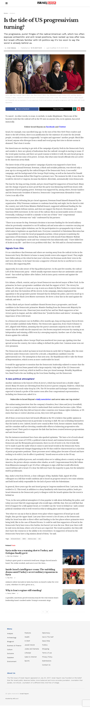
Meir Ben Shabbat (12, 556)
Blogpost (10, 641)
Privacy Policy (47, 657)
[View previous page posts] (43, 611)
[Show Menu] (6, 3)
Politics (45, 645)
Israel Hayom (24, 693)
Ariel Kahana (11, 48)
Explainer (10, 657)
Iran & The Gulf (47, 637)
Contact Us (46, 665)
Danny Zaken (11, 593)
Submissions (46, 661)
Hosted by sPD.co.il (11, 698)
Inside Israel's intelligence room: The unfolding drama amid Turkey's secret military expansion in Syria (31, 572)
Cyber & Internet (31, 657)
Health (27, 637)
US (39, 539)
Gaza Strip (46, 641)
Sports (27, 661)
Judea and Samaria (32, 649)
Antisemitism (15, 539)
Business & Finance (14, 645)
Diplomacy (46, 633)
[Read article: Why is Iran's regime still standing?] (74, 597)
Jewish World (30, 645)
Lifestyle (28, 653)
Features (28, 633)
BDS (24, 539)
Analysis (12, 13)
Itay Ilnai (10, 577)
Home (6, 13)
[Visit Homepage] (46, 3)
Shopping (45, 649)
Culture (9, 649)
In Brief (27, 641)
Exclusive (10, 653)
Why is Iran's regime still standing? (23, 590)
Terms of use (47, 653)
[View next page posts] (47, 611)
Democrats (32, 539)
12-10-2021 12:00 (36, 48)
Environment (11, 661)
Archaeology (11, 637)
